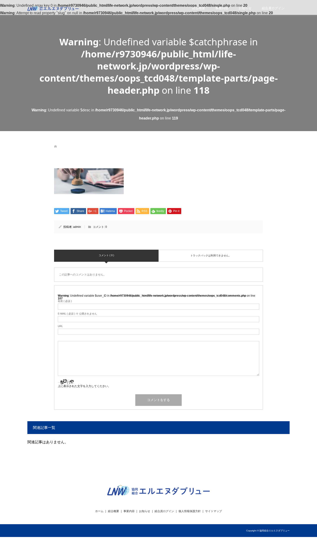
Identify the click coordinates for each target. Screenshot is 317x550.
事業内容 (221, 8)
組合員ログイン (273, 8)
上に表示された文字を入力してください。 (84, 386)
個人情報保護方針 (189, 511)
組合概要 (198, 8)
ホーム (99, 511)
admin (77, 227)
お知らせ (245, 8)
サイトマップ (213, 511)
